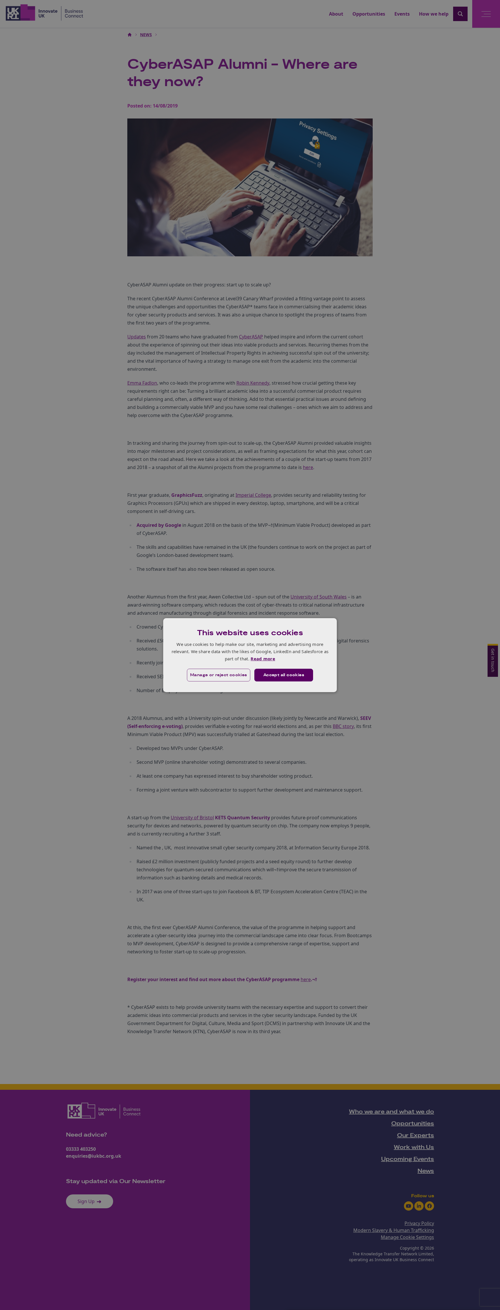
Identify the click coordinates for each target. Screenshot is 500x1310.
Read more (263, 659)
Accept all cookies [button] (283, 675)
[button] (218, 675)
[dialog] (250, 655)
